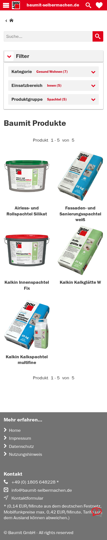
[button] (99, 5)
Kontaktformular (27, 498)
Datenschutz (21, 446)
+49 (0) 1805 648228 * (35, 482)
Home (15, 430)
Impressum (20, 438)
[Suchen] (98, 36)
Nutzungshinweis (25, 454)
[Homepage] (8, 21)
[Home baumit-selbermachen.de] (16, 5)
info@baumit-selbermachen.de (41, 490)
